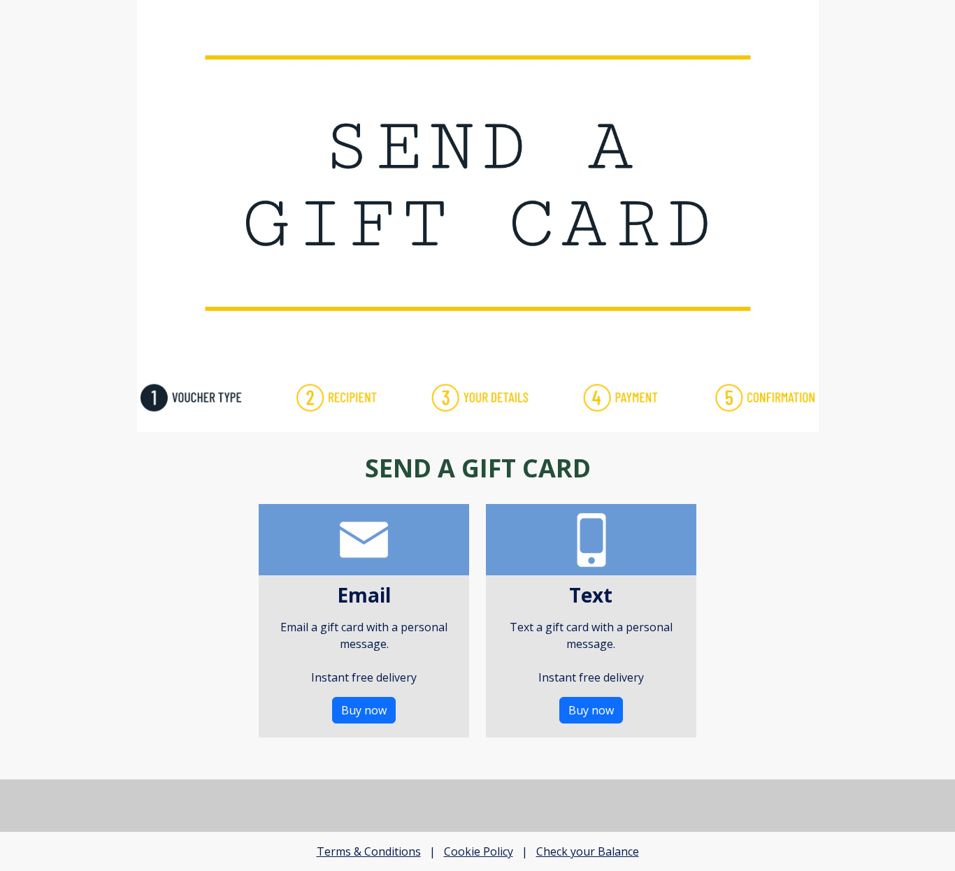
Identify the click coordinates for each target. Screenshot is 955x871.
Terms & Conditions (369, 851)
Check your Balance (587, 851)
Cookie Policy (478, 851)
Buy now (364, 710)
